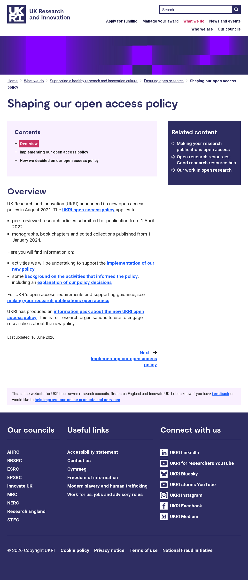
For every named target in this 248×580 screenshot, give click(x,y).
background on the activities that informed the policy (81, 276)
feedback (220, 393)
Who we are (202, 29)
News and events (225, 21)
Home (13, 81)
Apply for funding (122, 21)
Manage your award (160, 21)
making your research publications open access (58, 300)
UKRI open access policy (88, 210)
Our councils (229, 29)
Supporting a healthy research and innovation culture (94, 81)
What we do (193, 21)
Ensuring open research (164, 81)
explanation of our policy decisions (74, 282)
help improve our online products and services (77, 399)
